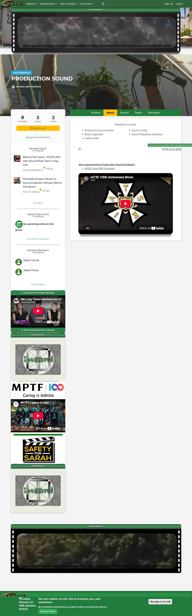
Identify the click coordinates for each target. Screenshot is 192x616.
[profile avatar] (19, 261)
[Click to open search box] (103, 4)
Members (154, 112)
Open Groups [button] (67, 3)
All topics (38, 203)
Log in (179, 3)
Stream (95, 112)
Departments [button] (47, 3)
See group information (38, 137)
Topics (138, 112)
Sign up (169, 3)
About (111, 112)
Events (124, 112)
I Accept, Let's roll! (160, 601)
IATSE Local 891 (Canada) (100, 168)
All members (38, 284)
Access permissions (28, 86)
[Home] (11, 4)
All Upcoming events (38, 239)
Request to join (38, 128)
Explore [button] (30, 3)
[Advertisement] (97, 32)
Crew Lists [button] (86, 3)
